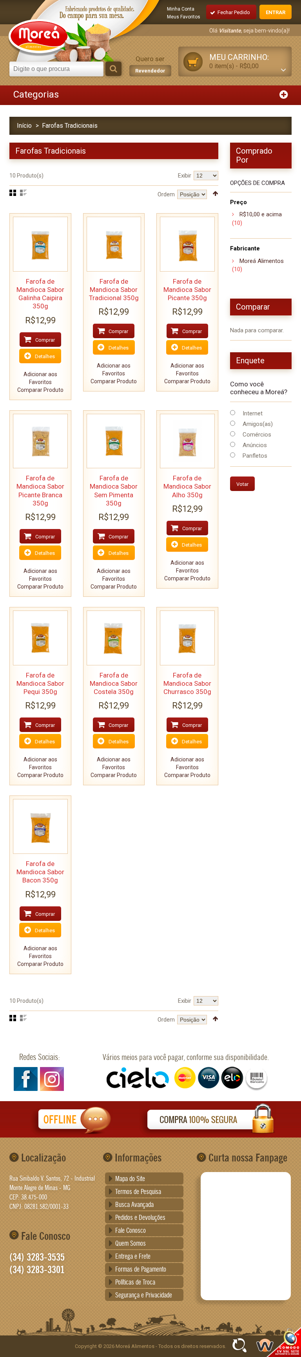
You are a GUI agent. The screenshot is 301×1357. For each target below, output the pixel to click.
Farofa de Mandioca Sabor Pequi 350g (40, 683)
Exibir (184, 175)
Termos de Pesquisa (138, 1192)
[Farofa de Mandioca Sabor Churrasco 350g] (187, 638)
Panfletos (255, 455)
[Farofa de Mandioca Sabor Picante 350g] (187, 244)
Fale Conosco (130, 1230)
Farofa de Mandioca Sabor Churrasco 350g (187, 683)
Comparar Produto (40, 390)
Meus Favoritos (183, 17)
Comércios (257, 434)
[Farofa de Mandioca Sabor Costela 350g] (114, 638)
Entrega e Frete (132, 1256)
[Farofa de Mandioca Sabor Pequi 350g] (40, 638)
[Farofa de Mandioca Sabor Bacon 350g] (40, 826)
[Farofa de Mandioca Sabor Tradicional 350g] (114, 244)
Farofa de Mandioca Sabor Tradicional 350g (114, 289)
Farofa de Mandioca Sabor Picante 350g (187, 289)
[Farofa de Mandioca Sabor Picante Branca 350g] (40, 441)
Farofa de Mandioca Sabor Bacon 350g (40, 872)
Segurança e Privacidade (143, 1295)
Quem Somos (130, 1243)
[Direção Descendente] (215, 193)
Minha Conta (180, 9)
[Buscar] (113, 69)
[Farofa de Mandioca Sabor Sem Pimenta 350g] (114, 441)
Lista (23, 193)
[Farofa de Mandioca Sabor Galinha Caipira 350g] (40, 244)
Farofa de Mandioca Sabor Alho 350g (187, 486)
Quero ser (150, 64)
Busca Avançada (134, 1204)
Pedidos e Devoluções (140, 1217)
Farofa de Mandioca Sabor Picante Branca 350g (40, 490)
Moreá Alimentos (261, 261)
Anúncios (255, 445)
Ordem (166, 194)
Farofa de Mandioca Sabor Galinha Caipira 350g (40, 293)
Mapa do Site (130, 1179)
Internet (253, 413)
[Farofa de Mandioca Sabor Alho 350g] (187, 441)
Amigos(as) (258, 424)
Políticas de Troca (135, 1282)
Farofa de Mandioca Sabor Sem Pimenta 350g (114, 490)
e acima (260, 214)
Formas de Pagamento (140, 1269)
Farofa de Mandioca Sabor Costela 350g (114, 683)
